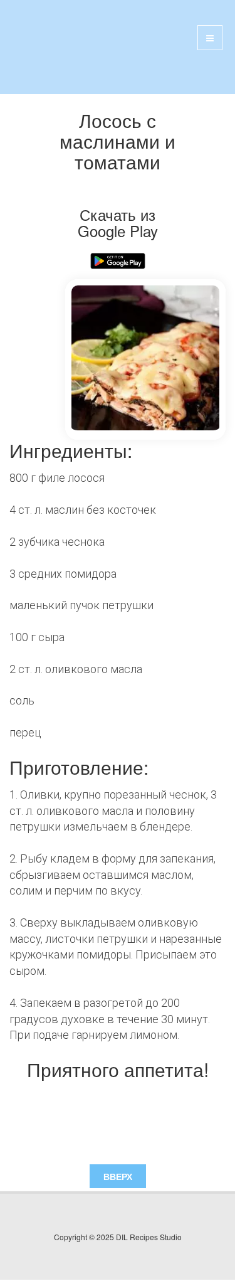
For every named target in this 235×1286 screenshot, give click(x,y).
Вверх (117, 1176)
